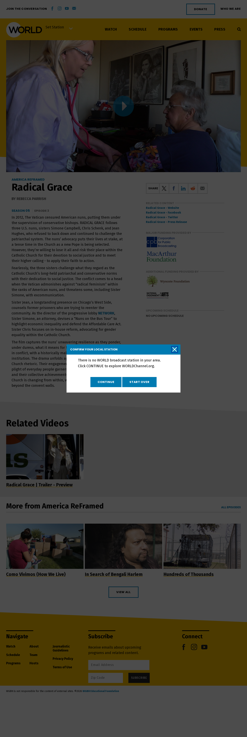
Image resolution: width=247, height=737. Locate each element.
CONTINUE (106, 382)
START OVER (139, 382)
